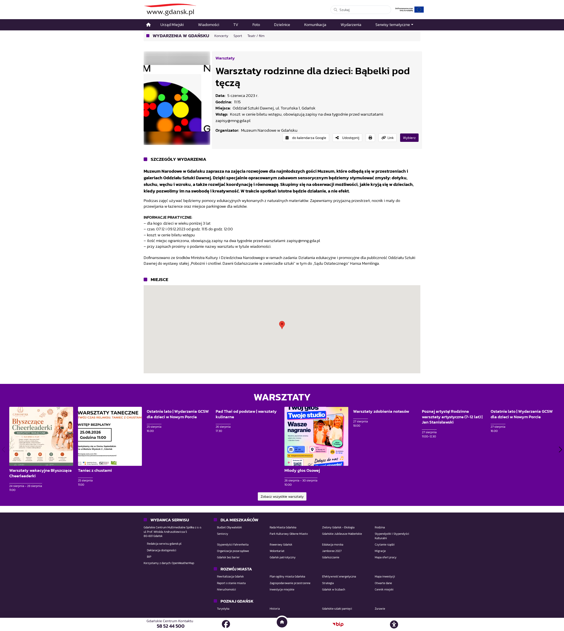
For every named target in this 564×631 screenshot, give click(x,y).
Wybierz (409, 137)
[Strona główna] (148, 24)
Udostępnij (350, 137)
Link (391, 137)
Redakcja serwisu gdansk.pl (164, 544)
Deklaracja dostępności (161, 550)
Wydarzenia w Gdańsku (181, 36)
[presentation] (3, 449)
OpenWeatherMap (183, 563)
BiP (149, 557)
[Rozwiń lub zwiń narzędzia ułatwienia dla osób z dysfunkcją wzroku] (394, 624)
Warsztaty (225, 58)
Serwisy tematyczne (392, 25)
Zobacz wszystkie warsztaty (282, 496)
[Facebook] (226, 624)
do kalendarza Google (309, 137)
